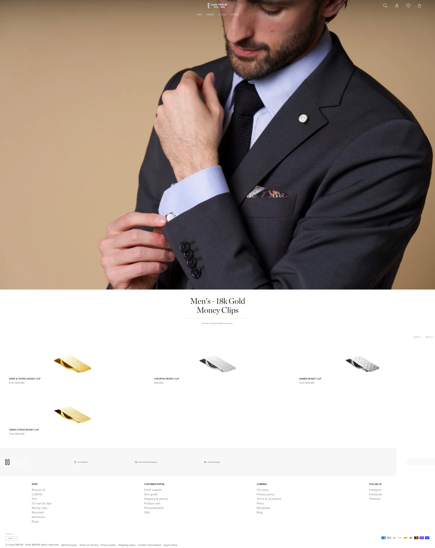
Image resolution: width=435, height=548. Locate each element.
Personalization (154, 508)
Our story (262, 490)
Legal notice (170, 545)
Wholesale (263, 508)
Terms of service (88, 545)
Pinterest (374, 499)
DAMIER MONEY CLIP (310, 378)
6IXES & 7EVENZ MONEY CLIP (25, 378)
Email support (153, 490)
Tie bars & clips (42, 503)
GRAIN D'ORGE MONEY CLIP (24, 429)
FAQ (147, 512)
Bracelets (38, 512)
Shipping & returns (156, 499)
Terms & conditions (269, 499)
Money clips (39, 508)
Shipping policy (127, 545)
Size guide (151, 494)
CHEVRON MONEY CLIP (166, 378)
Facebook (375, 494)
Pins (34, 499)
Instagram (375, 490)
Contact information (149, 545)
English (10, 538)
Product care (152, 503)
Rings (35, 521)
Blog (260, 512)
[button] (385, 5)
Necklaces (38, 517)
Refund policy (69, 545)
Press (260, 503)
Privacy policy (265, 494)
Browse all (38, 490)
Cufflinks (37, 494)
